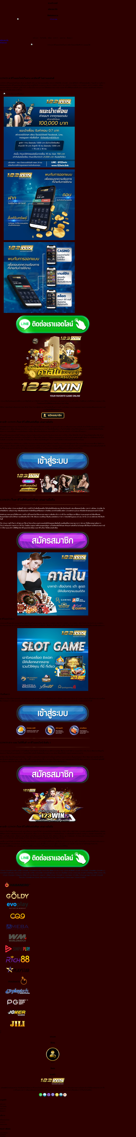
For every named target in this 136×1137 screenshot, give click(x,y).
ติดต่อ (53, 1068)
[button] (52, 1031)
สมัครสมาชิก (53, 9)
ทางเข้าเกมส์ (52, 3)
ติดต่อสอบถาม (52, 15)
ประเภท (53, 1037)
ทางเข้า (53, 1074)
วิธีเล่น (52, 1043)
